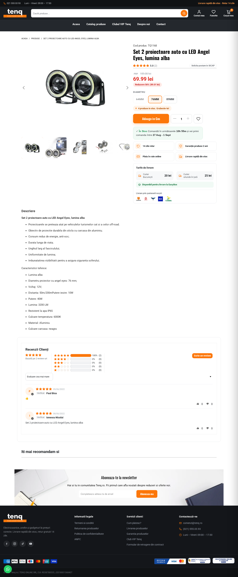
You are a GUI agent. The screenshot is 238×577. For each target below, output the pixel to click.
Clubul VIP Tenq (121, 24)
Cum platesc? (134, 523)
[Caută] (184, 13)
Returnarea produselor (86, 528)
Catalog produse (96, 24)
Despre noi (143, 24)
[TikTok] (23, 544)
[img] (44, 389)
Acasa (76, 24)
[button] (61, 355)
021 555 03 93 (14, 3)
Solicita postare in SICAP (203, 65)
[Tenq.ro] (14, 13)
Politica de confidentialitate (89, 533)
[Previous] (24, 88)
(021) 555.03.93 (192, 529)
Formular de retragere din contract (145, 544)
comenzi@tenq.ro (192, 523)
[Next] (127, 88)
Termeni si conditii (84, 523)
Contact (161, 24)
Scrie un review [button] (202, 355)
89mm (170, 99)
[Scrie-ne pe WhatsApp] (8, 569)
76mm (155, 99)
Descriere (28, 211)
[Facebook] (6, 544)
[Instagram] (14, 544)
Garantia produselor (137, 533)
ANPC (77, 539)
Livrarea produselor (137, 528)
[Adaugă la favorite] (198, 118)
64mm (140, 99)
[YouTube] (31, 544)
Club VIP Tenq (134, 539)
